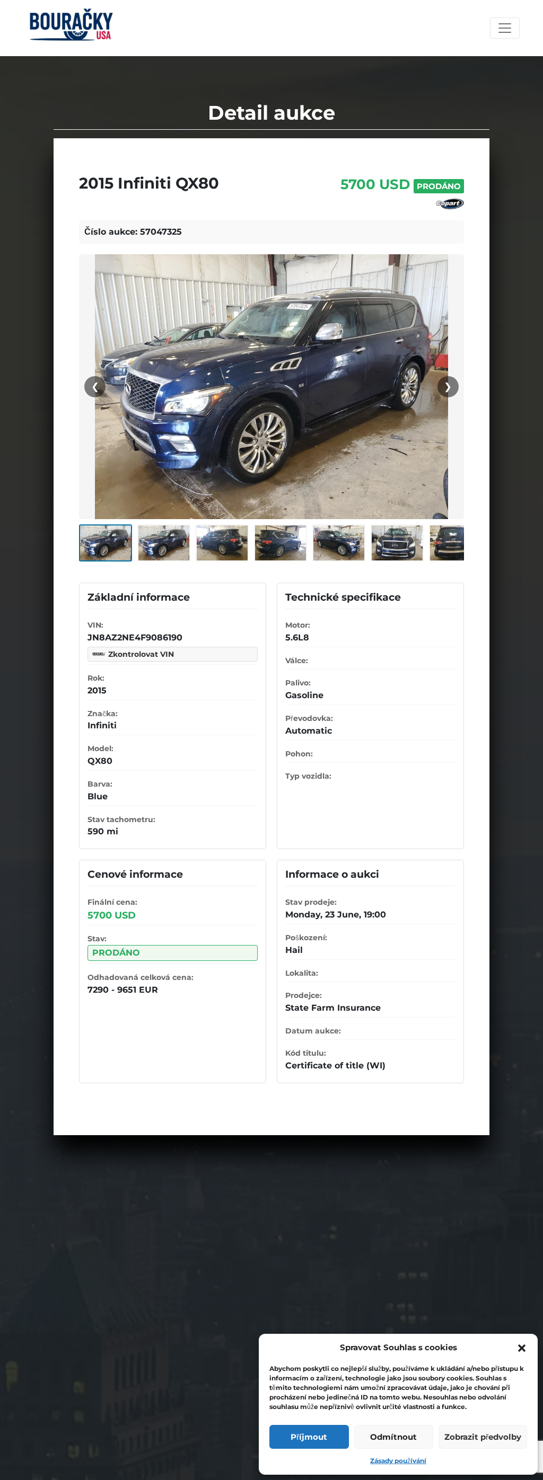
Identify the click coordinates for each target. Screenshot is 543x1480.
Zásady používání (398, 1461)
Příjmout (309, 1437)
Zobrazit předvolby (482, 1437)
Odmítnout (393, 1437)
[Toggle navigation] (505, 28)
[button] (521, 1347)
